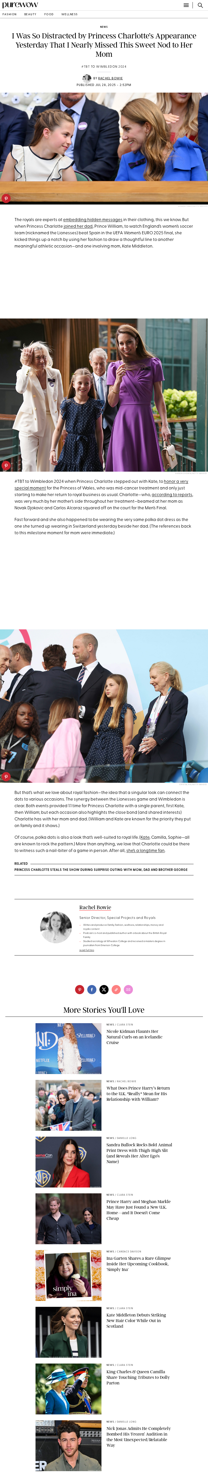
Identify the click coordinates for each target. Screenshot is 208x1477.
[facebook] (91, 989)
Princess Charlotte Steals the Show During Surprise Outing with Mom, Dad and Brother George (101, 870)
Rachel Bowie (110, 78)
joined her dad (78, 226)
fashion (10, 14)
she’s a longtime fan (145, 851)
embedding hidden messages (93, 220)
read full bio (86, 950)
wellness (69, 14)
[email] (128, 989)
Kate (145, 837)
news (104, 27)
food (49, 14)
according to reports (172, 495)
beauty (30, 14)
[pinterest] (6, 198)
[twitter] (104, 989)
